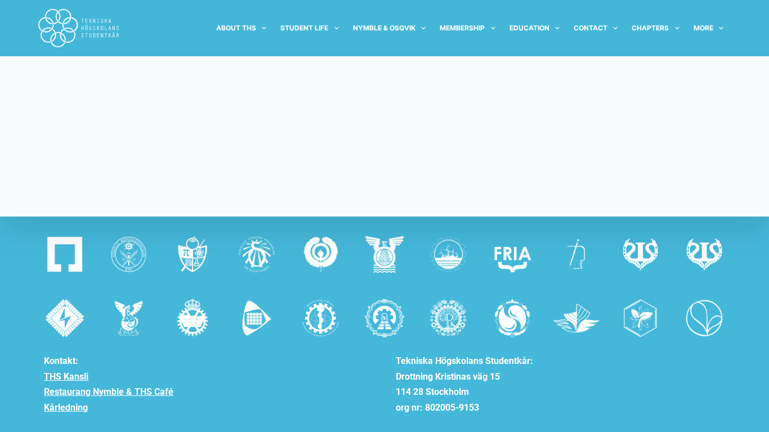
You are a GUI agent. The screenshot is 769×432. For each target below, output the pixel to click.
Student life (304, 28)
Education (529, 28)
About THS (236, 28)
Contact (590, 28)
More (703, 28)
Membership (462, 28)
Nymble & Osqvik (384, 28)
